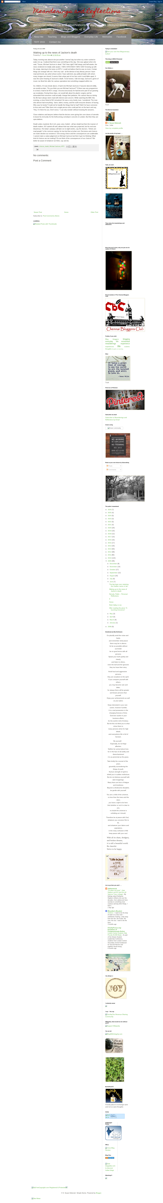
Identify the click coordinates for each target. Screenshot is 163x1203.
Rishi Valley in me (115, 605)
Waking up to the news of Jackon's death (118, 590)
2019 (110, 531)
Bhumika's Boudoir (115, 911)
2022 (110, 522)
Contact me (55, 42)
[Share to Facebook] (74, 146)
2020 (110, 528)
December (113, 563)
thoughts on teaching (117, 349)
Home (66, 212)
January (113, 623)
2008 (110, 626)
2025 (110, 512)
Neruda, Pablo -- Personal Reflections (118, 595)
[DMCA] (112, 63)
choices (41, 146)
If (109, 599)
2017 (110, 537)
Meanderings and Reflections (77, 12)
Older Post (94, 212)
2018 (110, 534)
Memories (107, 37)
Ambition (111, 913)
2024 (110, 515)
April (111, 617)
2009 (110, 561)
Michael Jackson (55, 146)
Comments (112, 470)
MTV (62, 146)
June (112, 582)
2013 (110, 549)
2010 (110, 558)
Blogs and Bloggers (70, 37)
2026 (110, 509)
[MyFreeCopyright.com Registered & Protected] (49, 1187)
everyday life (111, 341)
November (113, 566)
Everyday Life (91, 37)
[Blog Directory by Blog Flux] (109, 1158)
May (111, 614)
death (47, 146)
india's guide (114, 1117)
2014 (110, 546)
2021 (110, 525)
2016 (110, 540)
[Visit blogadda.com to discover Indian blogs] (110, 1170)
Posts (110, 466)
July (111, 579)
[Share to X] (71, 146)
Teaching (52, 37)
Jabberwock (112, 888)
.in (113, 1116)
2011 (110, 555)
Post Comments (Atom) (51, 216)
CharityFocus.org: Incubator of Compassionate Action (116, 929)
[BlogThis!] (69, 146)
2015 (110, 543)
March (112, 620)
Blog (106, 339)
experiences (109, 346)
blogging (126, 339)
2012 (110, 552)
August (112, 576)
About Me (38, 37)
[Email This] (67, 146)
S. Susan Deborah (46, 55)
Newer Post (38, 212)
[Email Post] (37, 149)
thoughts (108, 349)
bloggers (116, 339)
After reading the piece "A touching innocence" (118, 609)
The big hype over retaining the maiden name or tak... (119, 585)
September (114, 573)
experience (125, 344)
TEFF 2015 (39, 42)
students (127, 346)
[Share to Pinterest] (76, 146)
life (119, 346)
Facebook (121, 37)
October (113, 569)
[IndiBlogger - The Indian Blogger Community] (113, 1139)
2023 (110, 519)
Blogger (98, 1193)
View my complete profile (114, 128)
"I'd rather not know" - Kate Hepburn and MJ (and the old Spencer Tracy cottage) (117, 892)
